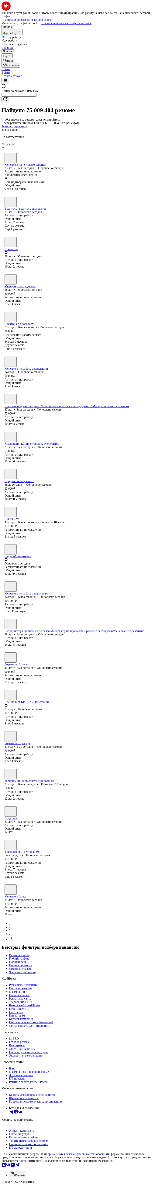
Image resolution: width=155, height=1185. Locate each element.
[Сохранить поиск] (5, 100)
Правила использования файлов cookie (66, 23)
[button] (6, 69)
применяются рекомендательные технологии (76, 1154)
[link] (8, 60)
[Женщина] (11, 158)
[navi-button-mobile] (5, 81)
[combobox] (19, 95)
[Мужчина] (11, 202)
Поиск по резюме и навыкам (20, 90)
